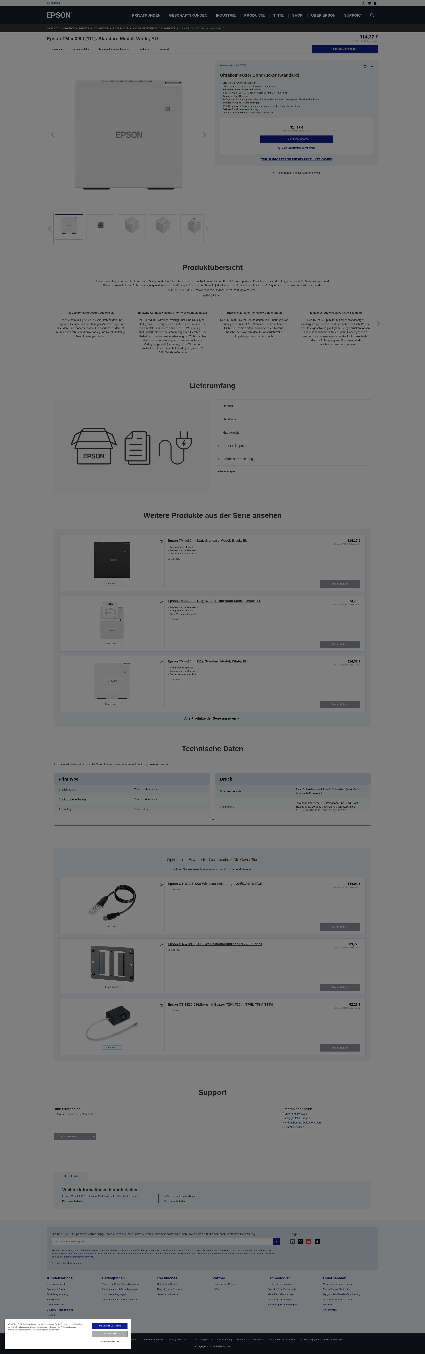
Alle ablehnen (110, 1334)
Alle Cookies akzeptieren (110, 1326)
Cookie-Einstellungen (109, 1341)
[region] (68, 1334)
